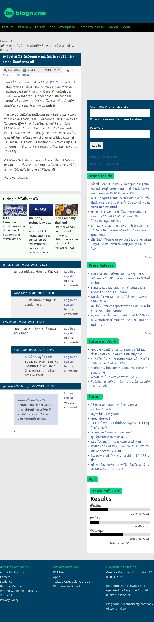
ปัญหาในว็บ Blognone (105, 414)
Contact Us (7, 595)
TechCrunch (20, 178)
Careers (5, 577)
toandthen (15, 70)
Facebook (70, 581)
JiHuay (7, 321)
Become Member (11, 586)
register (69, 276)
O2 (5, 75)
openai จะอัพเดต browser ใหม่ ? (112, 432)
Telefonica (22, 75)
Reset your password (104, 164)
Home (4, 41)
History (19, 572)
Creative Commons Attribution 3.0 (129, 572)
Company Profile (91, 27)
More (148, 257)
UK (73, 70)
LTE (11, 75)
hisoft (18, 350)
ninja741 (9, 264)
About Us (6, 572)
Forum (40, 27)
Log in (68, 271)
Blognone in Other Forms (70, 586)
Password (96, 127)
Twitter (57, 581)
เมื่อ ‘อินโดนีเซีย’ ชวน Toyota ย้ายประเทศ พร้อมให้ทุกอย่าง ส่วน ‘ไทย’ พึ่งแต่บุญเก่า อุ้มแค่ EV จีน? (121, 244)
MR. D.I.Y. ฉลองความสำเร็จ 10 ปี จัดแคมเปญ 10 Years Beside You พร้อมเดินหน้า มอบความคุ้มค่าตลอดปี (120, 230)
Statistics (6, 581)
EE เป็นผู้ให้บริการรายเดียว (57, 82)
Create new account (103, 156)
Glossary (31, 591)
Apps (56, 577)
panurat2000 (11, 386)
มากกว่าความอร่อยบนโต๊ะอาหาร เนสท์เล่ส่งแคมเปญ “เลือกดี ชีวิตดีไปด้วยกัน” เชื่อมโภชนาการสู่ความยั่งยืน (118, 216)
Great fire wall (100, 418)
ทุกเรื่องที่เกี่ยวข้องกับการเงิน (109, 437)
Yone (17, 293)
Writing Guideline (12, 591)
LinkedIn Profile (118, 595)
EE (47, 114)
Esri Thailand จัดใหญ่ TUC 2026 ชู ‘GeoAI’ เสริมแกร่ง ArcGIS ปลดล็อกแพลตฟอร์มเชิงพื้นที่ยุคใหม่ (120, 278)
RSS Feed (59, 572)
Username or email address (109, 106)
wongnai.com (119, 608)
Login (126, 27)
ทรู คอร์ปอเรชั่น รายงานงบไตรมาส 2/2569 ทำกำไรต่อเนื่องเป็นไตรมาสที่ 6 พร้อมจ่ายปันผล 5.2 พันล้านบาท (121, 319)
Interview (24, 27)
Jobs (52, 27)
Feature (8, 27)
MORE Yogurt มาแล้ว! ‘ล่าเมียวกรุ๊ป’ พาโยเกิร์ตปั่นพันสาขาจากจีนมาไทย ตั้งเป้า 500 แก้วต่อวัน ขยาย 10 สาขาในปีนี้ (120, 202)
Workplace (67, 27)
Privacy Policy (9, 600)
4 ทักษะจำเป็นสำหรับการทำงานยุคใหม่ (115, 377)
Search (112, 27)
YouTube (84, 581)
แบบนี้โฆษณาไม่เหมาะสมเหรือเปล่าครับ (116, 441)
